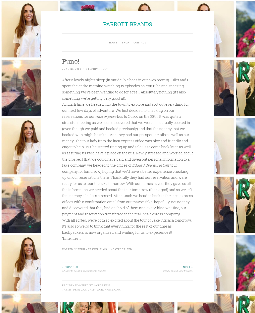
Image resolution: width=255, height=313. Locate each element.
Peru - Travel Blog (92, 249)
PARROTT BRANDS (127, 24)
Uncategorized (120, 249)
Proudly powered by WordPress (86, 285)
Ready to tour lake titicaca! (178, 268)
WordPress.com (108, 289)
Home (113, 42)
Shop (125, 42)
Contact (139, 42)
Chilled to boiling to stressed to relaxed (84, 268)
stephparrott (97, 68)
